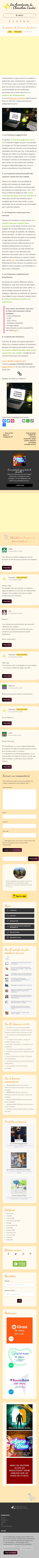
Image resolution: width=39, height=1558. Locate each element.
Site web (6, 831)
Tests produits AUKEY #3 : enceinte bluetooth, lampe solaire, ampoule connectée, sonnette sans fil (30, 439)
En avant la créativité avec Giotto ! (19, 1169)
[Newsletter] (28, 21)
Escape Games (10, 1225)
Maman (8, 1213)
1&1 (13, 260)
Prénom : (7, 1281)
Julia (9, 611)
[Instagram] (17, 21)
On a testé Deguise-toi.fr (19, 1143)
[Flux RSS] (24, 21)
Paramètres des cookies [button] (11, 1548)
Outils (8, 1240)
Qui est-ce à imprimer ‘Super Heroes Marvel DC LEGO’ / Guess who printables (21, 991)
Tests (8, 1228)
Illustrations (10, 1232)
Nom (5, 813)
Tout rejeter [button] (27, 1548)
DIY (7, 1223)
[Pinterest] (21, 21)
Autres (8, 1237)
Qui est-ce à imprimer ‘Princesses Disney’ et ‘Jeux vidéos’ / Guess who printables (21, 969)
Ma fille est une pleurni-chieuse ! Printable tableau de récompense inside (20, 1007)
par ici (16, 330)
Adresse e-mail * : (10, 1290)
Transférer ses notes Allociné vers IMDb (18, 1027)
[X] (13, 21)
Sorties (3, 1522)
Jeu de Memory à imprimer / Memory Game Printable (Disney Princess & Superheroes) (21, 996)
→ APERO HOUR (19, 485)
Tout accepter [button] (10, 1553)
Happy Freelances (8, 367)
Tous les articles (6, 1526)
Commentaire (7, 787)
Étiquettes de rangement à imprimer (21, 985)
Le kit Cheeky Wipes (19, 1195)
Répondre (6, 568)
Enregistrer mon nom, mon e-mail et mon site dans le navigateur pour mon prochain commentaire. (19, 843)
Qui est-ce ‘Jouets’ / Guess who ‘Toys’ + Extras (20, 1013)
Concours (9, 1235)
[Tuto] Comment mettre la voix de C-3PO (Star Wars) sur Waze (21, 1002)
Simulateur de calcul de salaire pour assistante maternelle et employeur (21, 974)
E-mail (5, 822)
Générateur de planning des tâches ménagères (21, 963)
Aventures (9, 1230)
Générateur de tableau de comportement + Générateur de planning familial (20, 980)
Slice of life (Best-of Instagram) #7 (8, 435)
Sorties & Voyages (11, 1221)
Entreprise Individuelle (17, 98)
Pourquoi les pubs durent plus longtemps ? (19, 1049)
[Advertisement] (19, 55)
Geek (9, 32)
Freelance (17, 32)
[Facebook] (10, 21)
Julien (10, 733)
